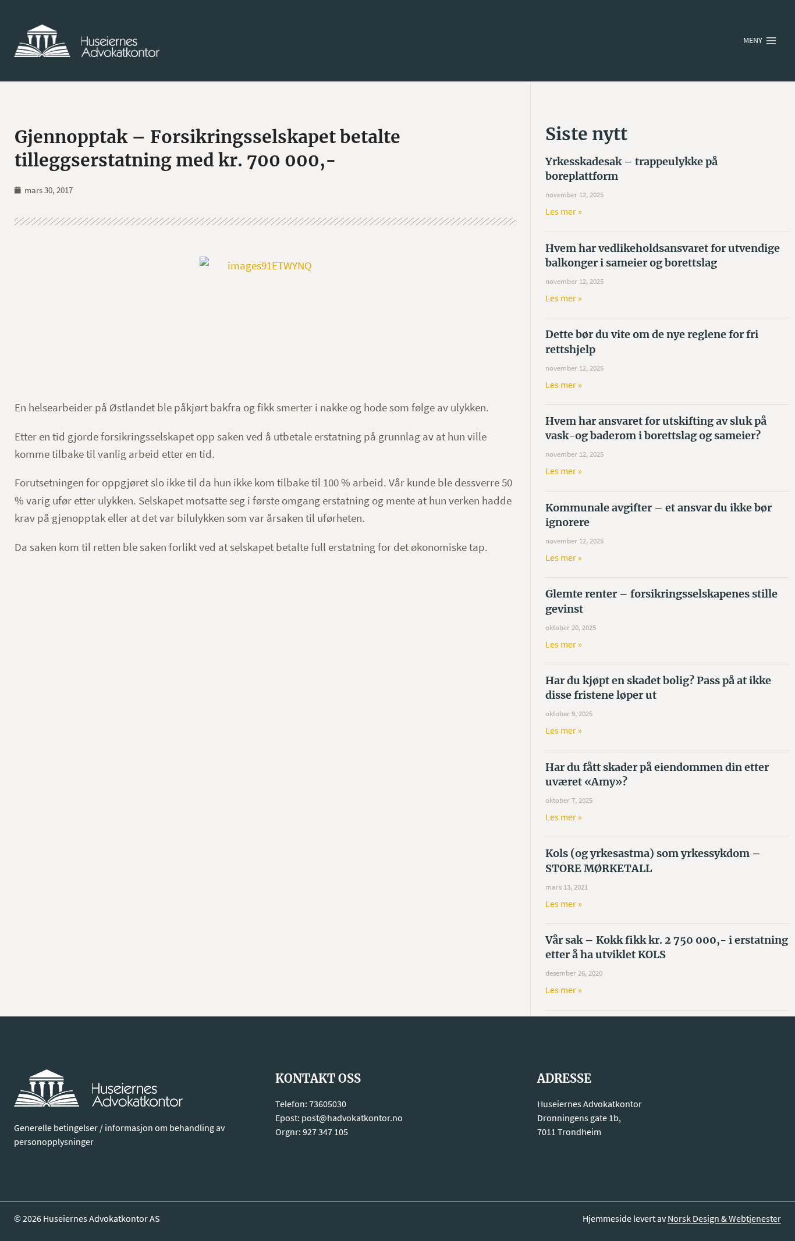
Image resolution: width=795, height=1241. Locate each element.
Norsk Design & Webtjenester (724, 1218)
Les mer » (563, 211)
